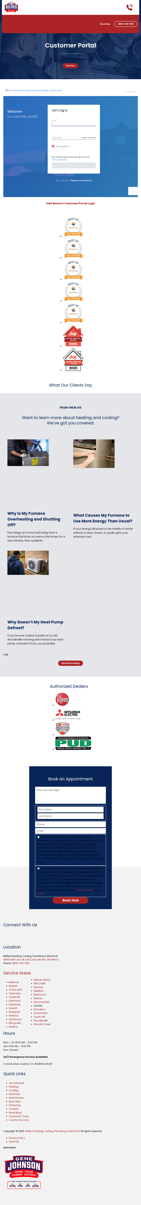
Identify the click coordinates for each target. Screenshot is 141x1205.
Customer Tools (19, 1116)
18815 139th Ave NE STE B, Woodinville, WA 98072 (31, 959)
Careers (14, 1109)
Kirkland (13, 1015)
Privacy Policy (85, 890)
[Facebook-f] (7, 19)
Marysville (15, 1023)
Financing (15, 1105)
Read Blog (15, 1112)
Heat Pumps (16, 1097)
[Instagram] (7, 27)
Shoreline (39, 1009)
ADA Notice (9, 1147)
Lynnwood (15, 1019)
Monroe (38, 987)
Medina (13, 1026)
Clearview (15, 993)
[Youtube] (37, 933)
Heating (13, 1086)
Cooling (13, 1090)
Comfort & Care (19, 1120)
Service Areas (17, 973)
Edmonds (14, 1004)
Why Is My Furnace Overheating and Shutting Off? (33, 519)
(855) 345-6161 (20, 963)
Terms (41, 893)
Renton (38, 998)
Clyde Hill (14, 997)
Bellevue (14, 982)
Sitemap (14, 1141)
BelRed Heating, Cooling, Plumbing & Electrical (52, 1131)
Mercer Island (42, 979)
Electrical (14, 1094)
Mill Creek (39, 983)
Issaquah (14, 1012)
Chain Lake (15, 989)
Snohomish (41, 1013)
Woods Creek (42, 1024)
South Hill (39, 1017)
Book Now (105, 24)
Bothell (13, 986)
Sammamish (41, 1002)
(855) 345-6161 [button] (126, 24)
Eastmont (15, 1000)
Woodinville (41, 1020)
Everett (13, 1008)
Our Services (16, 1083)
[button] (135, 7)
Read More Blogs (70, 663)
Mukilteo (39, 991)
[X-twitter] (17, 19)
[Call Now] (129, 7)
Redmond (40, 994)
